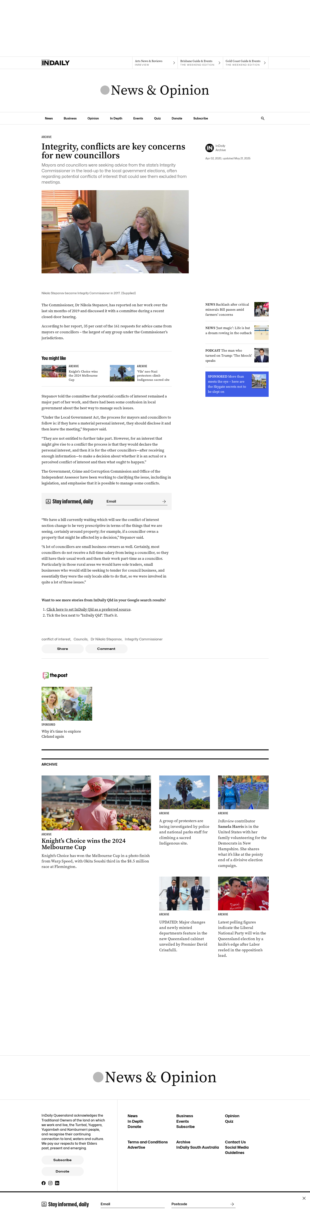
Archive (183, 1142)
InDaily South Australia (197, 1147)
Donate (177, 118)
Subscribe (200, 118)
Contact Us (235, 1142)
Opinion (93, 118)
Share (62, 649)
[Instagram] (50, 1183)
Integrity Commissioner (144, 639)
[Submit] (163, 501)
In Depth (116, 118)
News (49, 118)
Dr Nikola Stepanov (106, 639)
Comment (106, 649)
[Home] (64, 63)
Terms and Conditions (148, 1142)
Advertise (136, 1147)
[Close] (304, 1198)
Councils (81, 639)
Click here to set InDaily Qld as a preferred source (88, 609)
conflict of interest (56, 639)
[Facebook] (44, 1183)
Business (70, 118)
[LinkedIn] (57, 1183)
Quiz (157, 118)
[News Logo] (154, 90)
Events (138, 118)
